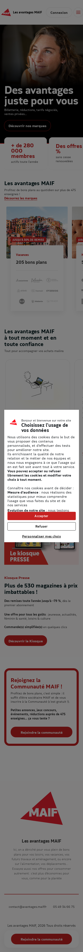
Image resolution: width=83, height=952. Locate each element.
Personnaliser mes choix (41, 536)
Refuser (41, 526)
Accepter (41, 516)
